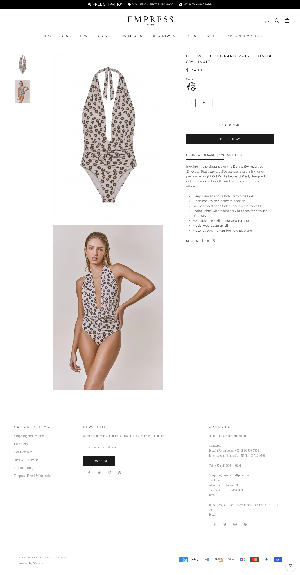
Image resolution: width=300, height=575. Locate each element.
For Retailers (23, 452)
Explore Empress (243, 35)
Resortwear (165, 35)
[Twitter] (208, 240)
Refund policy (24, 468)
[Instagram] (109, 472)
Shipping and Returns (29, 436)
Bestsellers (74, 35)
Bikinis (104, 35)
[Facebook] (202, 240)
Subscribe (99, 461)
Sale (210, 35)
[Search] (277, 20)
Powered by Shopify (30, 563)
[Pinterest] (214, 240)
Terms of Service (26, 460)
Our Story (21, 444)
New (47, 35)
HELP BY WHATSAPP (198, 4)
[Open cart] (287, 20)
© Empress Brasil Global (43, 557)
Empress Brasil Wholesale (32, 476)
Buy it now (230, 139)
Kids (192, 35)
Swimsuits (131, 35)
